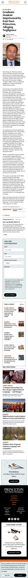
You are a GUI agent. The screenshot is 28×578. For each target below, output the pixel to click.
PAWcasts (7, 511)
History (14, 504)
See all (22, 304)
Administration (7, 209)
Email (5, 253)
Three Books (7, 355)
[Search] (25, 2)
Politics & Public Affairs (17, 210)
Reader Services (21, 511)
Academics (7, 332)
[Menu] (2, 2)
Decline (7, 575)
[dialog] (14, 569)
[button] (12, 39)
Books (7, 509)
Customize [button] (4, 571)
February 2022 (13, 206)
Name (5, 246)
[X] (9, 519)
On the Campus (7, 9)
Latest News (14, 496)
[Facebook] (12, 519)
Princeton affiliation (10, 260)
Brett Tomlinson (10, 34)
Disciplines (14, 498)
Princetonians (14, 500)
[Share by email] (10, 39)
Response (6, 266)
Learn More (14, 481)
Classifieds (7, 514)
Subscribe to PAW (13, 552)
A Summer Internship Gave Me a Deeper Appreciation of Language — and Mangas (10, 313)
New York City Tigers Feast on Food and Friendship (10, 348)
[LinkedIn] (18, 519)
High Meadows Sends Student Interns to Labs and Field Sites (10, 325)
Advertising (21, 509)
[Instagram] (15, 519)
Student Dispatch (9, 345)
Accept (20, 575)
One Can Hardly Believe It (11, 222)
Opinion (14, 502)
